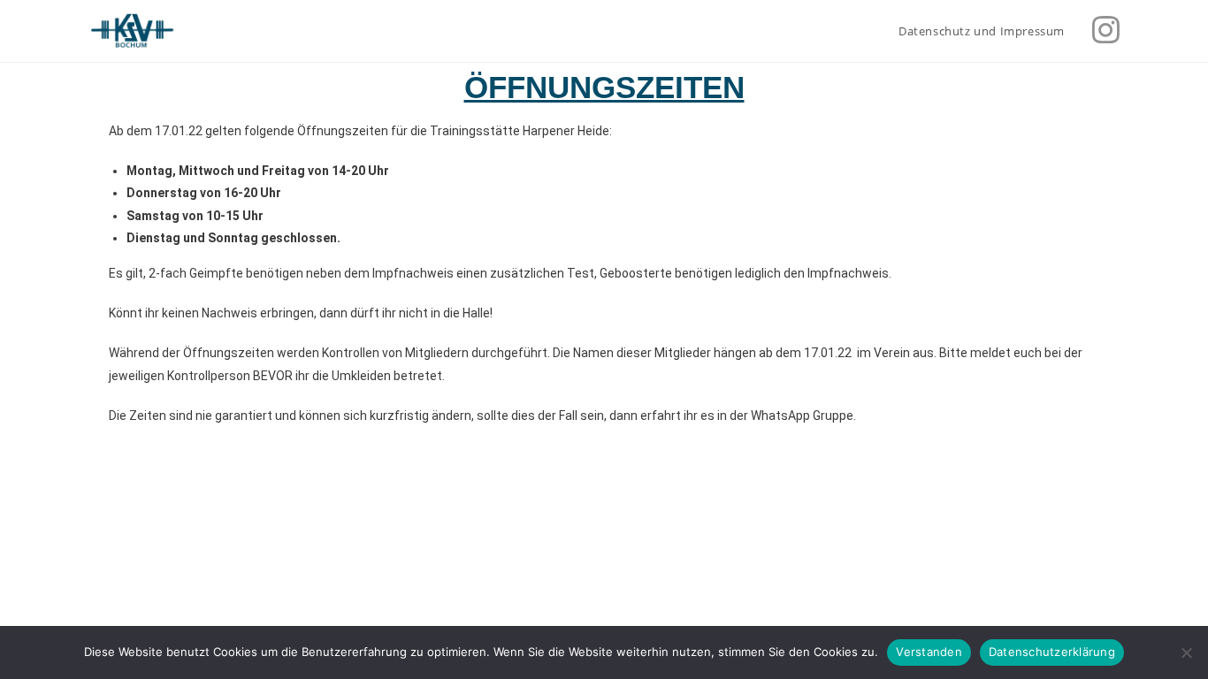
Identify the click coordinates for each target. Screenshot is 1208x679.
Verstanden (929, 652)
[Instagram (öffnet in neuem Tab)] (1106, 30)
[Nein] (1186, 652)
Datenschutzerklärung (1052, 652)
